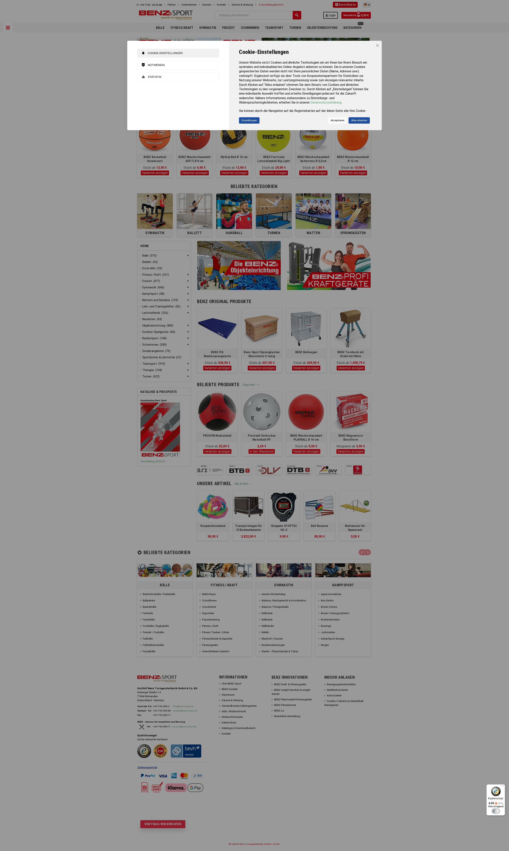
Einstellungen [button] (249, 120)
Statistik (151, 77)
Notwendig (153, 65)
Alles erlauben (359, 120)
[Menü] (502, 786)
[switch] (496, 811)
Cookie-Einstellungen (162, 53)
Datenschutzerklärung (326, 102)
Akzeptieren (337, 120)
